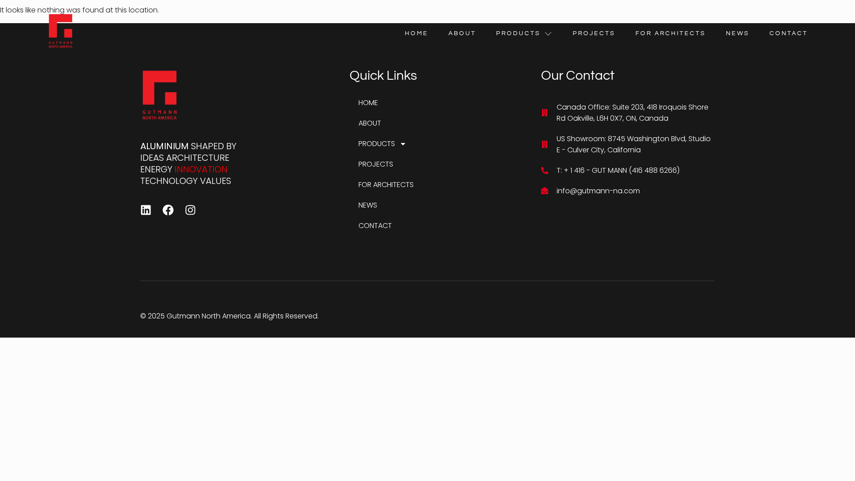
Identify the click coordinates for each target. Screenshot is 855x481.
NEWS (737, 33)
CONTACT (789, 33)
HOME (416, 33)
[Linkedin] (145, 210)
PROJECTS (594, 33)
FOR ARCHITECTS (670, 33)
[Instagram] (190, 210)
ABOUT (462, 33)
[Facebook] (168, 210)
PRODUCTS (518, 33)
